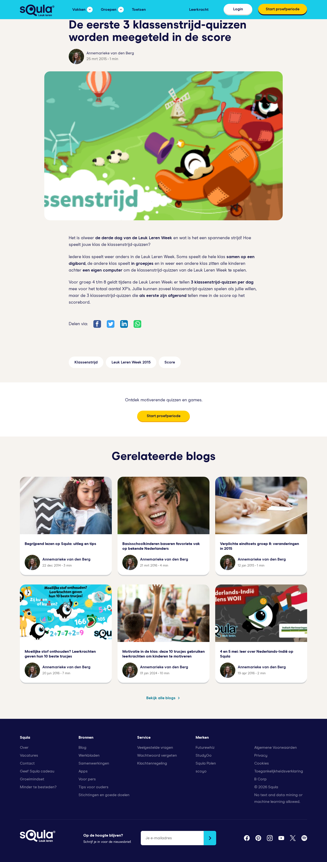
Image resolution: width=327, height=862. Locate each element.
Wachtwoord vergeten (157, 755)
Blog (82, 747)
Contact (27, 763)
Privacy (260, 755)
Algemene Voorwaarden (275, 747)
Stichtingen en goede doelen (104, 795)
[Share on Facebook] (97, 324)
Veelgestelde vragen (155, 747)
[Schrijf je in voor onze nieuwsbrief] (210, 838)
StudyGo (204, 755)
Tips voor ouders (93, 787)
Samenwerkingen (94, 763)
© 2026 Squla (266, 787)
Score (169, 362)
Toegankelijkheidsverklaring (278, 771)
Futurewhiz (205, 747)
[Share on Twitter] (110, 324)
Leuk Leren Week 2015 (131, 362)
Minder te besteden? (38, 787)
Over (24, 747)
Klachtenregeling (152, 763)
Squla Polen (206, 763)
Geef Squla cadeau (37, 771)
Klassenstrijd (86, 362)
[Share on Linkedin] (124, 324)
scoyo (201, 771)
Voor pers (87, 779)
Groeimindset (32, 779)
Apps (83, 771)
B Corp (260, 779)
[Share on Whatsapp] (137, 324)
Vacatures (29, 755)
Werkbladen (89, 755)
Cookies (261, 763)
